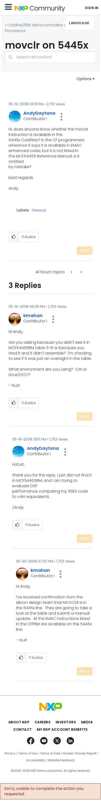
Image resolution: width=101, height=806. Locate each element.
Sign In (92, 7)
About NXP (19, 722)
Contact (22, 729)
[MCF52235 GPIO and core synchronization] (80, 272)
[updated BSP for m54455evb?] (72, 272)
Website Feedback (61, 760)
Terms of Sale (50, 753)
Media (87, 722)
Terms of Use (27, 753)
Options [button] (83, 79)
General (39, 210)
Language (79, 23)
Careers (43, 722)
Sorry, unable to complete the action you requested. (43, 791)
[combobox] (50, 57)
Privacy (10, 753)
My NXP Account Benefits (62, 729)
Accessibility (35, 760)
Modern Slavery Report (79, 753)
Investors (66, 722)
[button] (61, 117)
